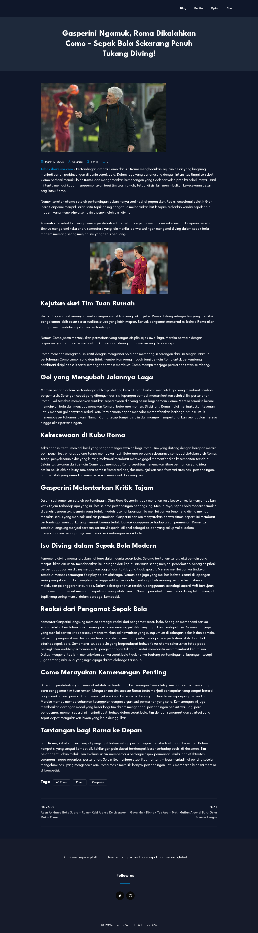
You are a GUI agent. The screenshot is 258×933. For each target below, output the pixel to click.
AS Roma (61, 782)
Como (79, 782)
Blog (183, 8)
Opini (214, 8)
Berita (198, 8)
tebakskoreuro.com (57, 169)
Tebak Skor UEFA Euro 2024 (136, 925)
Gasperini (98, 782)
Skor (230, 8)
